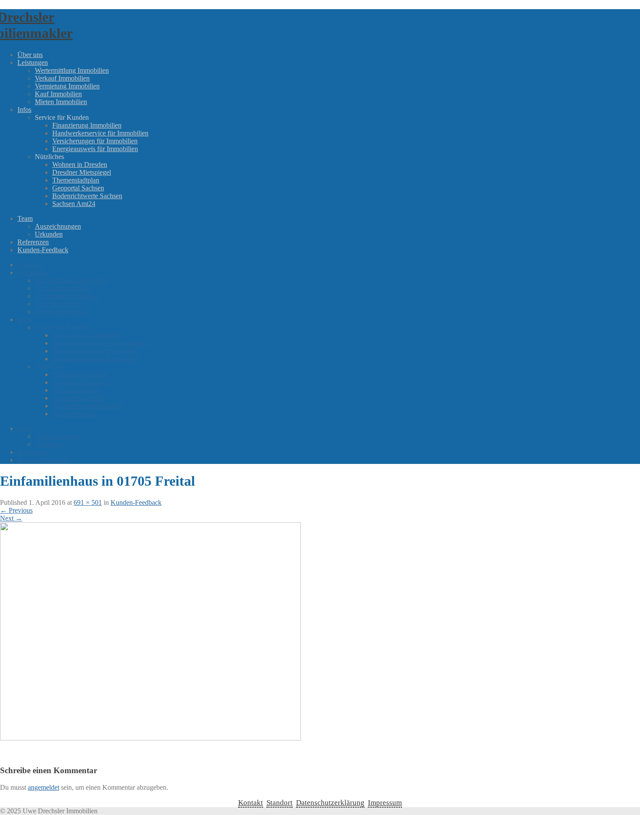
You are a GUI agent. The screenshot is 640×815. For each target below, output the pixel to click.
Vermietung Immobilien (67, 86)
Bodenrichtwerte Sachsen (87, 196)
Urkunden (49, 234)
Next (11, 518)
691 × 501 (88, 502)
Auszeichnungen (58, 226)
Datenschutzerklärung (330, 802)
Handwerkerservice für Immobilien (100, 133)
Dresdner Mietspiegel (81, 172)
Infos (24, 109)
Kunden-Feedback (42, 250)
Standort (279, 802)
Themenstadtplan (75, 180)
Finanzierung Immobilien (86, 125)
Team (25, 218)
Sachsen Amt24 (73, 203)
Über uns (30, 54)
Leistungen (32, 62)
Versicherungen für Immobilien (95, 141)
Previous (16, 510)
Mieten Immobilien (61, 101)
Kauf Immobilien (58, 94)
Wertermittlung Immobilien (72, 70)
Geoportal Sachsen (78, 188)
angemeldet (43, 787)
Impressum (385, 802)
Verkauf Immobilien (62, 78)
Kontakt (250, 802)
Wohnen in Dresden (79, 164)
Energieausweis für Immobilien (95, 148)
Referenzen (33, 242)
